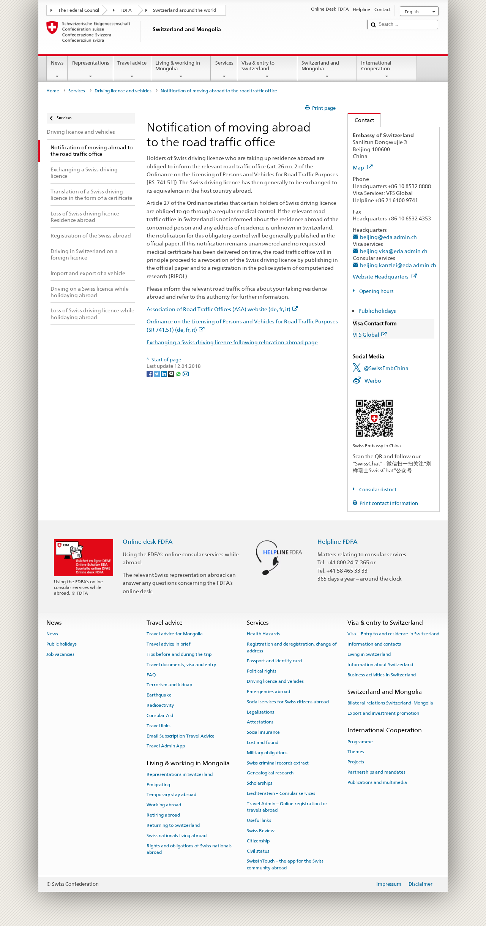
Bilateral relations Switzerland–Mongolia (390, 703)
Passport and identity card (274, 660)
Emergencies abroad (268, 691)
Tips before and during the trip (179, 654)
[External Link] (374, 418)
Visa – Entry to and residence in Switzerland (393, 633)
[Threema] (171, 373)
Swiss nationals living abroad (177, 835)
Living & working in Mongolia (177, 66)
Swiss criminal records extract (278, 762)
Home (52, 90)
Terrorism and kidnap (169, 684)
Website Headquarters (381, 276)
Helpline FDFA (337, 541)
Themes (355, 751)
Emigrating (158, 784)
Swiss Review (261, 830)
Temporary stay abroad (171, 794)
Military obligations (267, 752)
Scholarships (259, 783)
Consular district (377, 489)
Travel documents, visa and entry (181, 664)
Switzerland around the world (184, 10)
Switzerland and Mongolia (320, 66)
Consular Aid (160, 715)
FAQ (151, 674)
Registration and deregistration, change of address (292, 647)
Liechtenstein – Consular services (281, 793)
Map (359, 167)
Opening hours (375, 291)
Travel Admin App (166, 746)
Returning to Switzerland (173, 825)
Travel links (158, 725)
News (57, 63)
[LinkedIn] (164, 373)
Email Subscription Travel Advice (181, 735)
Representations (90, 63)
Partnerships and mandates (376, 772)
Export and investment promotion (383, 713)
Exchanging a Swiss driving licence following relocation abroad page (232, 342)
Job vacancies (60, 654)
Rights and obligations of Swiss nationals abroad (189, 849)
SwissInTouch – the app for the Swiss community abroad (285, 864)
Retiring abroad (163, 815)
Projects (355, 762)
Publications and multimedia (377, 782)
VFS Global (366, 334)
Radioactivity (160, 705)
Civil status (258, 850)
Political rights (261, 671)
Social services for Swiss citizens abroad (288, 701)
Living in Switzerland (369, 654)
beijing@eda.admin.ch (388, 237)
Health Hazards (263, 633)
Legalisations (260, 711)
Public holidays (377, 310)
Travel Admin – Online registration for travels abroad (287, 807)
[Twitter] (157, 373)
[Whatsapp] (179, 373)
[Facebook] (150, 373)
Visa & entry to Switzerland (258, 66)
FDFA (126, 10)
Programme (360, 741)
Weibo (372, 380)
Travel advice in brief (169, 644)
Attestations (260, 722)
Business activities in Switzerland (381, 674)
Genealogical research (270, 773)
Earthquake (159, 695)
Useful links (259, 820)
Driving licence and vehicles (123, 90)
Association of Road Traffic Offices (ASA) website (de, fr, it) (218, 309)
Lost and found (262, 742)
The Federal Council (78, 10)
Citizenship (258, 841)
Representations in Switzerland (180, 774)
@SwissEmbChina (386, 368)
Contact (361, 120)
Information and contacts (374, 644)
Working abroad (164, 804)
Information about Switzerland (380, 664)
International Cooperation (376, 66)
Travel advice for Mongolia (175, 633)
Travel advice (132, 63)
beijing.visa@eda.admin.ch (394, 251)
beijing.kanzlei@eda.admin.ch (398, 265)
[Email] (186, 373)
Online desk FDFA (148, 541)
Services (224, 63)
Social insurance (263, 732)
